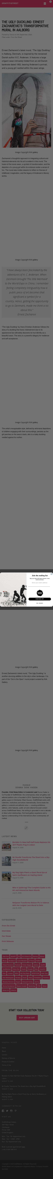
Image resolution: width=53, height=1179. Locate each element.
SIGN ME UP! (40, 599)
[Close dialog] (51, 574)
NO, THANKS (39, 603)
